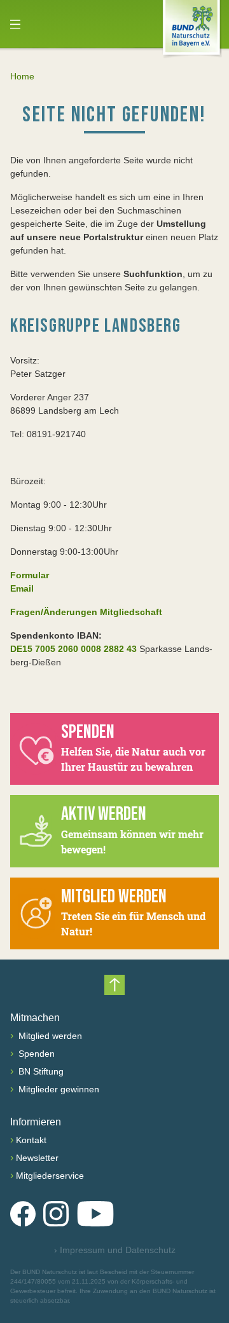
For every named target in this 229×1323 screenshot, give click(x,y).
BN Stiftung (40, 1071)
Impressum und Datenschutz (115, 1250)
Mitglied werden (49, 1036)
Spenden (35, 1053)
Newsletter (37, 1158)
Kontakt (31, 1140)
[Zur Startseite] (191, 30)
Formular (29, 575)
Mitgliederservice (50, 1175)
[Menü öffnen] (15, 24)
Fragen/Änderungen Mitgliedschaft (86, 612)
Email (22, 588)
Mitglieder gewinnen (57, 1089)
